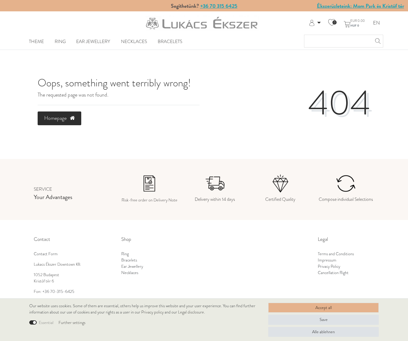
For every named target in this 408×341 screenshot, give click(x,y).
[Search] (377, 41)
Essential (46, 322)
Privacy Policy (329, 266)
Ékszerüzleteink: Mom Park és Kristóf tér (360, 6)
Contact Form (46, 254)
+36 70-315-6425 (58, 291)
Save (324, 319)
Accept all (323, 308)
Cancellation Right (333, 273)
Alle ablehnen (323, 332)
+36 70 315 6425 (218, 6)
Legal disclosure (191, 312)
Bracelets (170, 41)
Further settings (72, 322)
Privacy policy (152, 312)
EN (376, 23)
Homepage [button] (56, 118)
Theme (36, 41)
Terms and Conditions (336, 254)
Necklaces (134, 41)
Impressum (327, 260)
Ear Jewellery (93, 41)
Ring (60, 41)
